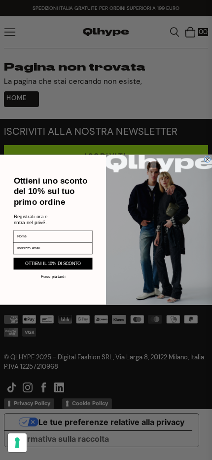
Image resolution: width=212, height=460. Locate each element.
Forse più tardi (53, 276)
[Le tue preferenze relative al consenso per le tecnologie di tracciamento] (17, 442)
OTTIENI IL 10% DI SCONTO (53, 264)
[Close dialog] (208, 159)
